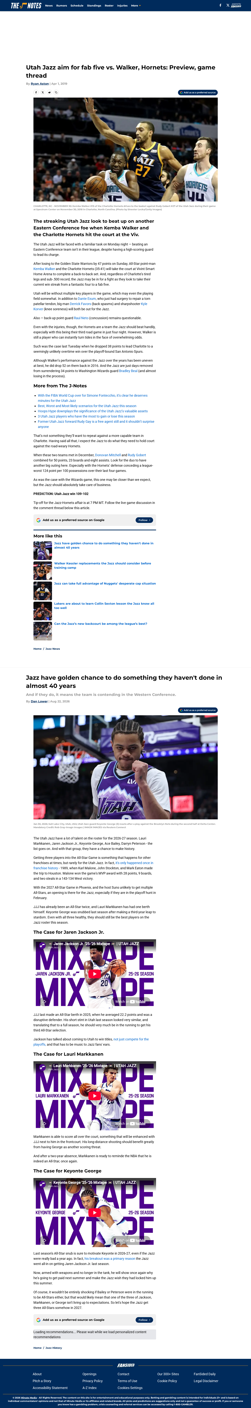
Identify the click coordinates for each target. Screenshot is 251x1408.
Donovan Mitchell (108, 455)
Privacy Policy (92, 1381)
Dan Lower (39, 701)
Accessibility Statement (50, 1388)
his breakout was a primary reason (110, 1259)
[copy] (56, 92)
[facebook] (220, 5)
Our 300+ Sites (168, 1374)
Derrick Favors (80, 304)
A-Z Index (89, 1388)
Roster (109, 5)
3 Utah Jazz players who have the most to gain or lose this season (86, 416)
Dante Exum (87, 299)
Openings (89, 1374)
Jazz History (54, 1348)
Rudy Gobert (137, 455)
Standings (94, 5)
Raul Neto (81, 318)
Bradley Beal (128, 371)
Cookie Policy (167, 1381)
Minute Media (29, 1397)
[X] (227, 5)
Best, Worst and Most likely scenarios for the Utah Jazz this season (87, 406)
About (37, 1374)
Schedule (77, 5)
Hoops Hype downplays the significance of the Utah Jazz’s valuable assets (93, 411)
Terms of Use (127, 1381)
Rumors (61, 5)
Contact (123, 1374)
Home (37, 648)
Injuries (122, 5)
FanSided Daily (205, 1374)
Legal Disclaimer (206, 1381)
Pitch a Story (42, 1381)
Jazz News (53, 648)
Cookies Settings (130, 1388)
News (49, 5)
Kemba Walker (44, 269)
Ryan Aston (40, 83)
